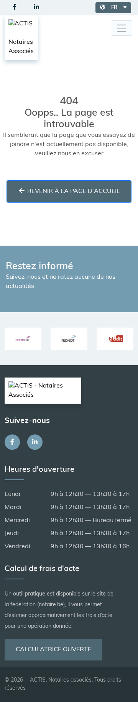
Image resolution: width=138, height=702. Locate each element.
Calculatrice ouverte (53, 650)
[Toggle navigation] (121, 28)
